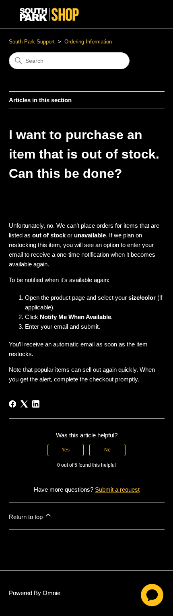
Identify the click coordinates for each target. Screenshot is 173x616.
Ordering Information (88, 42)
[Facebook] (12, 404)
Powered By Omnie (34, 592)
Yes (66, 450)
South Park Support (32, 42)
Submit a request (117, 489)
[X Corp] (24, 404)
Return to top (26, 516)
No (107, 450)
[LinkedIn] (35, 404)
